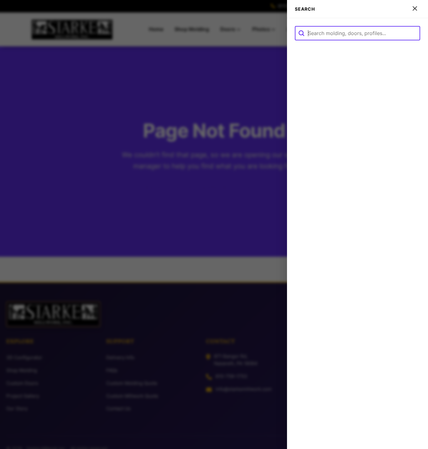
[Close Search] (415, 9)
